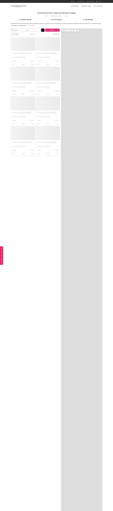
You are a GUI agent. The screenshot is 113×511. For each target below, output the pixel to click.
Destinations (74, 6)
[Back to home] (18, 6)
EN (96, 1)
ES (101, 1)
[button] (31, 25)
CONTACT (73, 1)
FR (99, 1)
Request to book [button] (90, 1)
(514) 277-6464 (80, 1)
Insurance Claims (86, 6)
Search (52, 30)
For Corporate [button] (98, 6)
